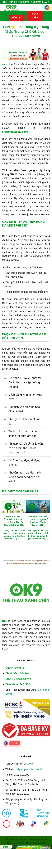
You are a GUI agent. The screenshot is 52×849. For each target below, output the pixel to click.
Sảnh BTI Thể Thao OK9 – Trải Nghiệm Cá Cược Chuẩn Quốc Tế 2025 (38, 520)
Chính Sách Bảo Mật (17, 673)
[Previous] (4, 519)
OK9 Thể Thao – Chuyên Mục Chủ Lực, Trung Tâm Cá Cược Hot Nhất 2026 (14, 520)
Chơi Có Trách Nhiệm (18, 678)
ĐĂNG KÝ (17, 17)
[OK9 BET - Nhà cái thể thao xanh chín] (11, 7)
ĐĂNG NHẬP (35, 16)
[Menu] (47, 7)
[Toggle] (5, 378)
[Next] (47, 519)
